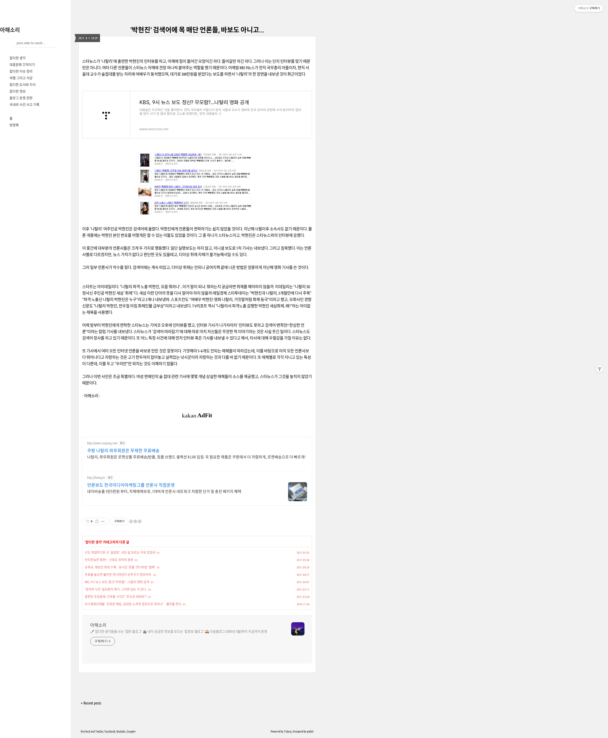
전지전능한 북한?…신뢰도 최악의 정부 (109, 559)
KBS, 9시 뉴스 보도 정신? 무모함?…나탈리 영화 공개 (117, 581)
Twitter (99, 731)
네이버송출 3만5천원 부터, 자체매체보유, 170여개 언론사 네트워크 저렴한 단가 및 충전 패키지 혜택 (164, 491)
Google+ (131, 731)
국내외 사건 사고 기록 (24, 105)
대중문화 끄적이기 (22, 65)
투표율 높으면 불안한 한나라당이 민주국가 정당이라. (118, 574)
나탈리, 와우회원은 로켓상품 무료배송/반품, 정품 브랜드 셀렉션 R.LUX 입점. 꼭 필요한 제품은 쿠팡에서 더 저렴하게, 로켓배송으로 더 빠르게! (196, 457)
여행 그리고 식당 (21, 78)
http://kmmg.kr (96, 478)
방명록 (14, 125)
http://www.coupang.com (102, 443)
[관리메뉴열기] (599, 369)
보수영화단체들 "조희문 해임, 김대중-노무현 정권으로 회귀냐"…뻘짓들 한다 (133, 604)
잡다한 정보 (18, 91)
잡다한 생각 (18, 58)
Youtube (120, 731)
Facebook (109, 731)
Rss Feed (85, 731)
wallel (310, 731)
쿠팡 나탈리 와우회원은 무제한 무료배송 (123, 450)
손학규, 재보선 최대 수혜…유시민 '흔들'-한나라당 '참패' (120, 567)
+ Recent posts (91, 703)
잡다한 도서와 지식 (23, 85)
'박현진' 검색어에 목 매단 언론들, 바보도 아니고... (197, 30)
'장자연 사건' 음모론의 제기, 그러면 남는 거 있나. (116, 589)
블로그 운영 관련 (21, 98)
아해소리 (10, 30)
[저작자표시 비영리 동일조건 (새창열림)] (135, 521)
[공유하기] (97, 521)
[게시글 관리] (103, 521)
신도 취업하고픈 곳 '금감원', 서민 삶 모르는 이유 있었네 (120, 552)
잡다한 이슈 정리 (21, 71)
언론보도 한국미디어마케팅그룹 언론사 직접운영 (131, 485)
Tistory (288, 731)
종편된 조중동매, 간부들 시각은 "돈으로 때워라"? (116, 596)
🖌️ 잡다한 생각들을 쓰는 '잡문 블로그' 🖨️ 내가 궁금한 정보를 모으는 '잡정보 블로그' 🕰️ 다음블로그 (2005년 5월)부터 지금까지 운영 (178, 631)
